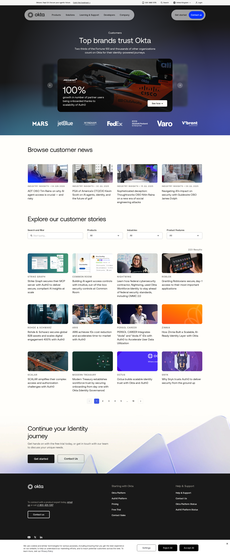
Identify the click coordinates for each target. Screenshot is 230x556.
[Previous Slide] (50, 85)
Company (124, 15)
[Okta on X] (35, 537)
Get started (181, 15)
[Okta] (36, 15)
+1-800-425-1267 (45, 505)
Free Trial (116, 509)
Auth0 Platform (119, 498)
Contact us (196, 15)
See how (157, 103)
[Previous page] (89, 401)
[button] (105, 234)
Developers (109, 15)
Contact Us (181, 498)
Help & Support (183, 493)
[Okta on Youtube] (29, 537)
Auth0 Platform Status (187, 509)
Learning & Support (89, 15)
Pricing (115, 504)
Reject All (167, 548)
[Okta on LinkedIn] (41, 537)
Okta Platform (119, 493)
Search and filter (36, 230)
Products (56, 15)
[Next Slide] (180, 85)
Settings (146, 548)
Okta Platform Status (186, 504)
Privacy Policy (47, 551)
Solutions (70, 15)
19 (133, 401)
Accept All (189, 548)
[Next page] (140, 401)
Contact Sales (119, 515)
